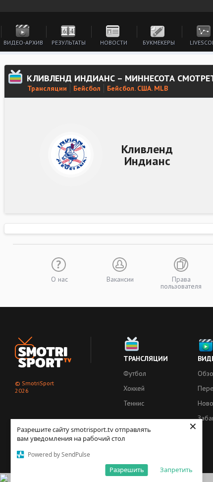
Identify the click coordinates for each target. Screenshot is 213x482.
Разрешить (126, 469)
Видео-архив (23, 42)
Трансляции (47, 88)
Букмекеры (159, 42)
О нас (59, 279)
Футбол (134, 373)
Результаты (69, 42)
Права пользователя (181, 282)
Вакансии (120, 279)
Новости (113, 42)
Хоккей (134, 388)
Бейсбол (87, 88)
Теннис (133, 403)
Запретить (176, 469)
